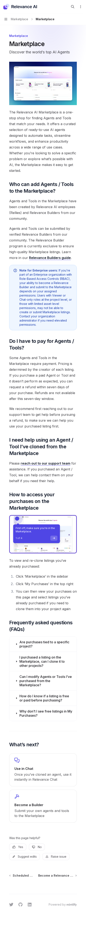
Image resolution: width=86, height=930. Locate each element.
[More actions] (80, 7)
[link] (43, 769)
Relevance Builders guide (50, 258)
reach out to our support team (45, 463)
